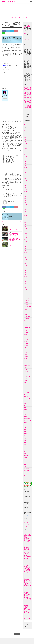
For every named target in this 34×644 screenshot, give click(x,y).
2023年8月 (25, 196)
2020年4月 (25, 270)
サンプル (7, 97)
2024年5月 (25, 180)
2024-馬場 (25, 352)
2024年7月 (25, 176)
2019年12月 (25, 278)
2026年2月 (25, 141)
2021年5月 (25, 246)
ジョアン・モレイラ (27, 390)
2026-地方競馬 (26, 371)
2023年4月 (25, 204)
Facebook (4, 31)
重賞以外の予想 (26, 468)
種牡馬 (25, 446)
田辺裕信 (25, 444)
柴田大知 (25, 429)
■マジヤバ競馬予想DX (27, 598)
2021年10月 (25, 237)
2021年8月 (25, 241)
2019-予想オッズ (26, 300)
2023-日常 (25, 330)
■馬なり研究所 (26, 566)
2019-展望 (25, 309)
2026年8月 (25, 130)
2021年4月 (25, 248)
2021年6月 (25, 244)
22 (28, 119)
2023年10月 (25, 193)
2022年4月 (25, 226)
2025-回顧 (25, 358)
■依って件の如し (26, 597)
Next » (20, 221)
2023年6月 (25, 200)
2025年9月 (25, 150)
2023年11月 (25, 191)
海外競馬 (25, 438)
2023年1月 (25, 209)
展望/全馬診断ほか (27, 418)
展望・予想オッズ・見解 (27, 420)
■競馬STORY (26, 539)
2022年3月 (25, 228)
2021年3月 (25, 250)
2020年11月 (25, 257)
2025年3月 (25, 161)
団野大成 (25, 407)
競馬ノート (25, 451)
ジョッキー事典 (26, 392)
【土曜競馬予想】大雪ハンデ (27, 98)
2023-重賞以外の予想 (27, 336)
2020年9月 (25, 261)
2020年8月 (25, 263)
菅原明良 (25, 453)
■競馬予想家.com (26, 579)
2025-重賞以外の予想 (27, 365)
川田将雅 (25, 422)
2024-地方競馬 (26, 343)
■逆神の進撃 (26, 558)
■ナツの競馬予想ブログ (27, 538)
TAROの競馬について (4, 17)
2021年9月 (25, 239)
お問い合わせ (3, 19)
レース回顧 (8, 35)
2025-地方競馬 (26, 360)
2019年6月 (25, 289)
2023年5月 (25, 202)
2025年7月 (25, 154)
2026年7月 (25, 132)
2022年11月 (25, 213)
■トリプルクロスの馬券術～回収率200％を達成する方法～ (27, 583)
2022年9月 (25, 217)
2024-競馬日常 (26, 345)
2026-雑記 (25, 378)
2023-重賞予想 (26, 334)
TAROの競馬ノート (5, 65)
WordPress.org (26, 526)
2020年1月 (25, 276)
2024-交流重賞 (26, 339)
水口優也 (25, 435)
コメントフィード (26, 524)
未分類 (25, 427)
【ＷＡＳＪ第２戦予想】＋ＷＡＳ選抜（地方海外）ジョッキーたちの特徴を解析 (27, 94)
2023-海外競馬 (26, 332)
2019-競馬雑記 (26, 312)
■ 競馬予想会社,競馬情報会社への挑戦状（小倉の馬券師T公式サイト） (28, 591)
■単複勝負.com (26, 611)
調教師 (25, 459)
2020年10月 (25, 259)
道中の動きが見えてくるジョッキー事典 (27, 26)
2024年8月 (25, 174)
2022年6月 (25, 222)
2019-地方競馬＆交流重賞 (27, 307)
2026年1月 (25, 143)
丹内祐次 (25, 403)
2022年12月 (25, 211)
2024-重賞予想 (26, 347)
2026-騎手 (25, 380)
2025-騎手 (25, 367)
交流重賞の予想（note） (21, 17)
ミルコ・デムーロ (26, 396)
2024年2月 (25, 185)
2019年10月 (25, 281)
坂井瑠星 (25, 414)
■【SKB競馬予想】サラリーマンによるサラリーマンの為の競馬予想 (27, 568)
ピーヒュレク (26, 394)
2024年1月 (25, 187)
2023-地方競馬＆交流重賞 (27, 328)
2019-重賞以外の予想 (27, 316)
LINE (3, 208)
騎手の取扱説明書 (27, 39)
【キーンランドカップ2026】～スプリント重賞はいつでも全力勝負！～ (27, 89)
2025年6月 (25, 156)
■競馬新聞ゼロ (26, 593)
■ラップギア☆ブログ (27, 599)
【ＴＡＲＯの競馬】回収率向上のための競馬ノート (5, 96)
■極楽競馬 (25, 555)
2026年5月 (25, 135)
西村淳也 (25, 457)
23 (29, 119)
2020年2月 (25, 274)
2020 (24, 320)
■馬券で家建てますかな (27, 617)
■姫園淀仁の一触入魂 (27, 594)
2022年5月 (25, 224)
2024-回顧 (25, 341)
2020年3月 (25, 272)
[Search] (31, 621)
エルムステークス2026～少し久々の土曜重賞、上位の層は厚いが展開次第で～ (27, 107)
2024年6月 (25, 178)
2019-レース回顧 (26, 298)
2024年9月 (25, 172)
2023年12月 (25, 189)
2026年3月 (25, 139)
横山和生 (25, 433)
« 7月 (24, 124)
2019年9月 (25, 283)
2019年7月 (25, 287)
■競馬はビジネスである (27, 551)
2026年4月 (25, 137)
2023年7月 (25, 198)
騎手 (24, 475)
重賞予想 (25, 462)
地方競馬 (25, 409)
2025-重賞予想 (26, 363)
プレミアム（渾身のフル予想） (13, 17)
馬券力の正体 (26, 33)
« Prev (3, 221)
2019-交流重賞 (26, 302)
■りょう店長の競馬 (27, 547)
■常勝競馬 (25, 537)
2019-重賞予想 (26, 314)
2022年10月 (25, 215)
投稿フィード (26, 522)
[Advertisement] (17, 10)
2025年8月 (25, 152)
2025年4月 (25, 159)
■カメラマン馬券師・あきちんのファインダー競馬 (27, 553)
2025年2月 (25, 163)
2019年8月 (25, 285)
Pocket (16, 31)
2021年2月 (25, 252)
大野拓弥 (25, 416)
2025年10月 (25, 148)
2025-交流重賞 (26, 356)
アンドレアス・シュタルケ (27, 386)
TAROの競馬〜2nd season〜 (8, 1)
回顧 (24, 405)
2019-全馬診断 (26, 304)
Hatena (12, 31)
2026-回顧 (25, 369)
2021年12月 (25, 233)
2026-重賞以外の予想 (27, 376)
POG (24, 384)
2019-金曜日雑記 (26, 318)
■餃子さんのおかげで (27, 618)
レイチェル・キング (27, 398)
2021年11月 (25, 235)
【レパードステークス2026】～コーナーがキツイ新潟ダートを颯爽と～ (27, 102)
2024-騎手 (25, 354)
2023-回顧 (25, 325)
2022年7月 (25, 220)
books (26, 17)
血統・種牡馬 (26, 455)
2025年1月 (25, 165)
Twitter (8, 31)
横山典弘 (25, 431)
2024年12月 (25, 167)
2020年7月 (25, 265)
